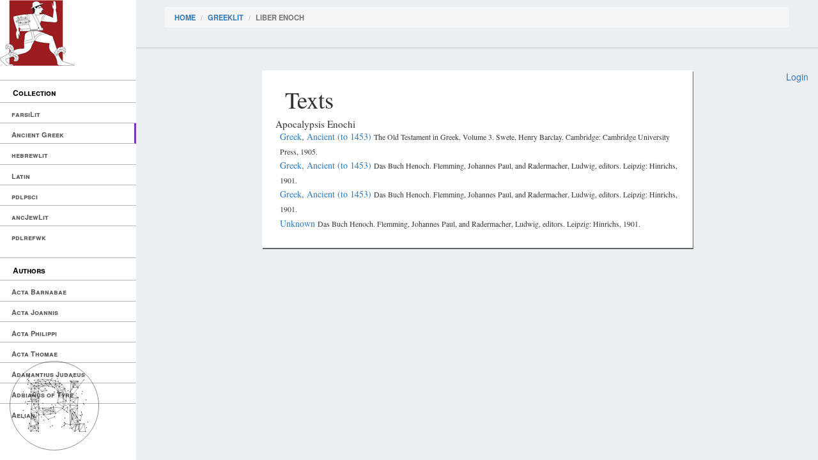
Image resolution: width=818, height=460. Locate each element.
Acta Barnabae (39, 291)
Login (797, 76)
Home (185, 17)
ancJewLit (30, 217)
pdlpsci (25, 196)
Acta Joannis (35, 312)
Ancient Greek (38, 134)
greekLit (225, 17)
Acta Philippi (34, 333)
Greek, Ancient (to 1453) (327, 136)
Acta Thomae (35, 353)
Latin (21, 176)
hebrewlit (30, 155)
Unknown (299, 223)
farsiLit (26, 114)
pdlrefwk (29, 237)
